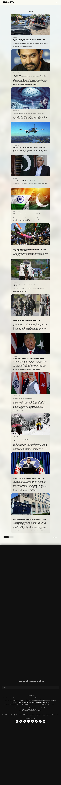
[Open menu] (57, 2)
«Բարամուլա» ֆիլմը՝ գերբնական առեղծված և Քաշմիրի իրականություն (28, 113)
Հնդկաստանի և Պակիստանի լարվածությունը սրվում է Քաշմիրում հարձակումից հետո (27, 214)
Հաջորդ (55, 537)
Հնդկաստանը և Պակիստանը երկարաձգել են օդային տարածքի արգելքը (29, 147)
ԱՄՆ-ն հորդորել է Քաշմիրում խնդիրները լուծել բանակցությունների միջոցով (29, 519)
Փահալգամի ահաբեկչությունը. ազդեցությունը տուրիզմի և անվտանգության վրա (26, 285)
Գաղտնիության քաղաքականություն (41, 702)
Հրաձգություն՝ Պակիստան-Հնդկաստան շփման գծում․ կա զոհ (26, 320)
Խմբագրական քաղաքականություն (25, 702)
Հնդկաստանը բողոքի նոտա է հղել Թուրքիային (23, 398)
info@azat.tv (40, 715)
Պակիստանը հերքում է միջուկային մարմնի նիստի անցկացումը (27, 180)
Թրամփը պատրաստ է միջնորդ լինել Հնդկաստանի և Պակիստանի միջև (28, 358)
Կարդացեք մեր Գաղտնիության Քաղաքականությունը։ (44, 700)
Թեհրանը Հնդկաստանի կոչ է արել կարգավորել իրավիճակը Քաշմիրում (28, 478)
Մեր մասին (14, 702)
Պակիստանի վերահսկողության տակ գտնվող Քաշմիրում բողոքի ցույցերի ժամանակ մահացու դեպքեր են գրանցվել (29, 40)
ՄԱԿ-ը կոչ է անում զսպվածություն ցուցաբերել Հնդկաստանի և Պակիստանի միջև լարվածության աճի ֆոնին (29, 250)
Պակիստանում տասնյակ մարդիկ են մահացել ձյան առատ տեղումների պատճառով (25, 439)
